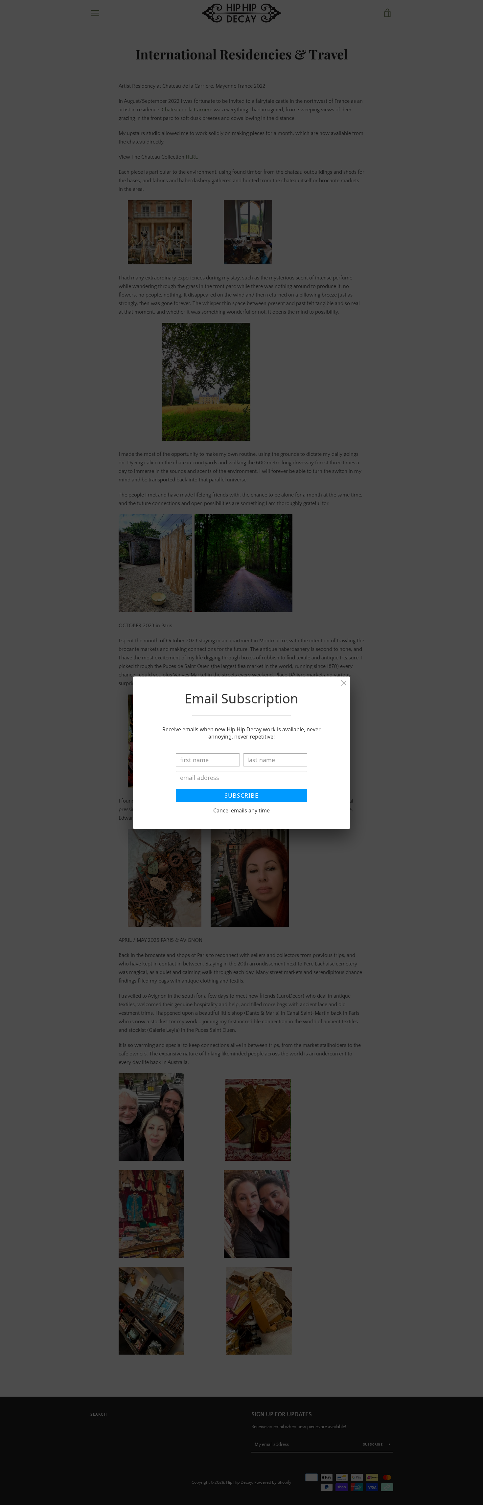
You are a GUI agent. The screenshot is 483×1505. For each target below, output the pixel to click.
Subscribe (241, 795)
